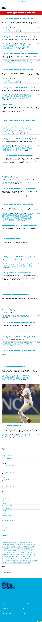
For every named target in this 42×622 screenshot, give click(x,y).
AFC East (4, 542)
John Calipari (8, 302)
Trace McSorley (7, 171)
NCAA (24, 605)
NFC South (29, 556)
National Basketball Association (9, 615)
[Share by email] (5, 494)
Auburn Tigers (29, 94)
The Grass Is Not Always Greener (9, 455)
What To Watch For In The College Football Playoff (19, 226)
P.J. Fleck (28, 169)
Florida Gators (30, 246)
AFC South (14, 542)
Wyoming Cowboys (16, 133)
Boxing (3, 603)
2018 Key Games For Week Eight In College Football (20, 54)
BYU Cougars (10, 358)
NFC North (23, 556)
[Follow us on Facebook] (2, 449)
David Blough (26, 165)
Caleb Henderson (10, 165)
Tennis (24, 610)
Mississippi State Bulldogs (25, 46)
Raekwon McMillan (18, 219)
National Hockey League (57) (8, 523)
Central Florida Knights (10, 128)
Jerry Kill (11, 284)
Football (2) (4, 510)
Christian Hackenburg (5, 283)
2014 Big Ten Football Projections (13, 366)
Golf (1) (3, 513)
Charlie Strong (15, 358)
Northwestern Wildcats (5, 30)
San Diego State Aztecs (24, 149)
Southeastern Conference (6, 48)
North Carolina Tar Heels (15, 248)
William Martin (5, 27)
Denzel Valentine (18, 301)
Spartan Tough (7, 105)
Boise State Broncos (5, 45)
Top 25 (7, 437)
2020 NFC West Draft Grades (8, 465)
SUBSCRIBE (25, 586)
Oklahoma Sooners (16, 97)
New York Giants (33, 554)
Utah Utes (22, 150)
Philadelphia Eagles (15, 560)
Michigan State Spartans (16, 46)
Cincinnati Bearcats (19, 45)
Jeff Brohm (27, 166)
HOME (24, 581)
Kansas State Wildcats (10, 329)
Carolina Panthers (31, 546)
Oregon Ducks (14, 63)
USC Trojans (18, 150)
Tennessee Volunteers (24, 198)
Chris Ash (14, 165)
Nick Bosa (11, 169)
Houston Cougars (4, 247)
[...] (23, 25)
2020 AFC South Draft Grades (8, 462)
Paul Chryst (7, 170)
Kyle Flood (5, 285)
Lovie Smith (11, 167)
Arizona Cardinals (19, 544)
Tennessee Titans (26, 562)
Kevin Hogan (29, 358)
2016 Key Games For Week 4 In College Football (18, 188)
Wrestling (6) (5, 535)
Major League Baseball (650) (8, 515)
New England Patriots (15, 554)
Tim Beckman (11, 288)
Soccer (24, 608)
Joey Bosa (23, 284)
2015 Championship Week (11, 238)
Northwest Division (29, 286)
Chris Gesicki (18, 165)
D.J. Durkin (22, 165)
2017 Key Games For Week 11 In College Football (18, 88)
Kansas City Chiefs (23, 552)
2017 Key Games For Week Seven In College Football (20, 139)
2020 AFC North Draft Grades (8, 486)
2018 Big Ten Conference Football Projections (17, 69)
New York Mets (12, 556)
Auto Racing (4, 601)
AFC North (9, 542)
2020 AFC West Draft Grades (8, 483)
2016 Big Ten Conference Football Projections (17, 204)
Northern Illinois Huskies (22, 130)
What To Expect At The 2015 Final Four (15, 294)
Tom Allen (3, 171)
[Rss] (7, 596)
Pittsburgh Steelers (24, 560)
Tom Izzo (15, 303)
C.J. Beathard (13, 214)
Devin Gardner (24, 358)
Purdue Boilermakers (27, 30)
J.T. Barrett (18, 166)
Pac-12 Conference (21, 47)
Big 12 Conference (4, 95)
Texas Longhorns (13, 150)
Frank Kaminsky (29, 301)
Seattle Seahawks (6, 562)
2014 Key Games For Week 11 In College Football (18, 322)
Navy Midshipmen (5, 149)
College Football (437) (7, 508)
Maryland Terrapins (22, 28)
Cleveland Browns (29, 548)
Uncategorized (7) (6, 533)
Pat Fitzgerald (23, 218)
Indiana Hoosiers (11, 28)
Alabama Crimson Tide (8, 245)
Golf (3, 610)
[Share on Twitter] (4, 494)
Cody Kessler (20, 358)
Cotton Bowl (14, 232)
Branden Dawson (8, 316)
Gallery (22, 402)
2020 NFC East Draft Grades (8, 479)
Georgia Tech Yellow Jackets (13, 147)
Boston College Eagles (12, 45)
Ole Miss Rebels (18, 344)
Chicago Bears (5, 548)
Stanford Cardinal (8, 98)
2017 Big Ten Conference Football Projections (17, 156)
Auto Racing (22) (5, 500)
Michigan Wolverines (8, 29)
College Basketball (20, 300)
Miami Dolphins (31, 552)
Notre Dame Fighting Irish (6, 330)
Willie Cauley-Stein (20, 303)
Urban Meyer (12, 171)
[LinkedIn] (5, 596)
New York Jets (5, 556)
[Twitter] (4, 596)
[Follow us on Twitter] (4, 449)
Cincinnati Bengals (13, 548)
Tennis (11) (4, 530)
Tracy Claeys (6, 220)
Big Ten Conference (29, 27)
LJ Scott (9, 216)
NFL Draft (4, 558)
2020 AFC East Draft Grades (8, 476)
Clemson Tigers (25, 45)
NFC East (18, 556)
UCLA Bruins (14, 331)
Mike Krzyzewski (27, 302)
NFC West (34, 556)
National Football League (28, 601)
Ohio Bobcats (4, 97)
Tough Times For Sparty (10, 177)
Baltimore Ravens (5, 546)
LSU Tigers (5, 62)
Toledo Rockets (20, 98)
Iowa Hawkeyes (16, 28)
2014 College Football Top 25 (20, 402)
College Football (20, 27)
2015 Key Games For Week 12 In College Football (18, 257)
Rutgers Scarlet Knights (5, 31)
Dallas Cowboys (5, 550)
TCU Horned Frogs (15, 98)
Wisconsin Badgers (12, 31)
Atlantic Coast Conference (20, 44)
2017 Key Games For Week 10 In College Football (18, 120)
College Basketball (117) (7, 505)
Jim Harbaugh (26, 215)
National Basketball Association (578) (10, 518)
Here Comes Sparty (8, 310)
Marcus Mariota (4, 359)
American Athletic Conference (11, 44)
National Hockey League (28, 603)
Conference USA (24, 128)
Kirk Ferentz (7, 167)
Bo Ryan (13, 301)
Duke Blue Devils (23, 301)
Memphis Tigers (24, 147)
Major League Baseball (7, 613)
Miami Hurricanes (18, 129)
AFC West (20, 542)
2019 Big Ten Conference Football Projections (17, 18)
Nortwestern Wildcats (9, 378)
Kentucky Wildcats (13, 302)
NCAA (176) (4, 525)
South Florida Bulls (27, 47)
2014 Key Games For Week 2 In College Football (18, 350)
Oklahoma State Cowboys (6, 131)
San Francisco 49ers (33, 560)
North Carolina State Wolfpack (6, 63)
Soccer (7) (4, 528)
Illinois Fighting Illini (5, 28)
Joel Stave (20, 284)
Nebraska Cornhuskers (25, 29)
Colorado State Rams (24, 95)
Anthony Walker (28, 213)
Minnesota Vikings (5, 554)
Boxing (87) (4, 503)
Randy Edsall (30, 287)
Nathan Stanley (27, 168)
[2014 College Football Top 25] (21, 403)
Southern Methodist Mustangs (11, 132)
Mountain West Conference (6, 47)
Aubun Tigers (8, 435)
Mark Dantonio (8, 114)
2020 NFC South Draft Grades (8, 469)
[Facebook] (2, 596)
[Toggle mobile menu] (39, 7)
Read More (38, 27)
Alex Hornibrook (28, 164)
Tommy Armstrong (17, 288)
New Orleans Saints (24, 554)
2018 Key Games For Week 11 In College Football (18, 37)
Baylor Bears (8, 196)
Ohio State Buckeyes (12, 30)
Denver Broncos (13, 550)
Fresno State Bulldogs (8, 46)
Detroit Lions (20, 550)
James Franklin (23, 166)
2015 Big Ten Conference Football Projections (17, 273)
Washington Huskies (19, 331)
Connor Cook (11, 283)
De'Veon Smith (29, 214)
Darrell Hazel (25, 214)
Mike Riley (13, 168)
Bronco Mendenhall (5, 358)
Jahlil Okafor (4, 302)
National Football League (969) (8, 520)
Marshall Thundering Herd (11, 129)
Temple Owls (4, 64)
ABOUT (24, 583)
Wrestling (24, 613)
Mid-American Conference (17, 96)
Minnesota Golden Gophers (16, 29)
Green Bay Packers (6, 552)
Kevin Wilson (27, 284)
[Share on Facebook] (2, 494)
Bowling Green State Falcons (11, 246)
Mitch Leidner (27, 217)
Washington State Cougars (14, 48)
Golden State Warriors (28, 550)
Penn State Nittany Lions (20, 30)
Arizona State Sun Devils (20, 328)
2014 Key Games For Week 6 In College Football (18, 337)
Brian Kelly (28, 357)
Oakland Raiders (10, 558)
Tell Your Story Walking (7, 458)
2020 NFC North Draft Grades (8, 472)
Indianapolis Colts (14, 552)
